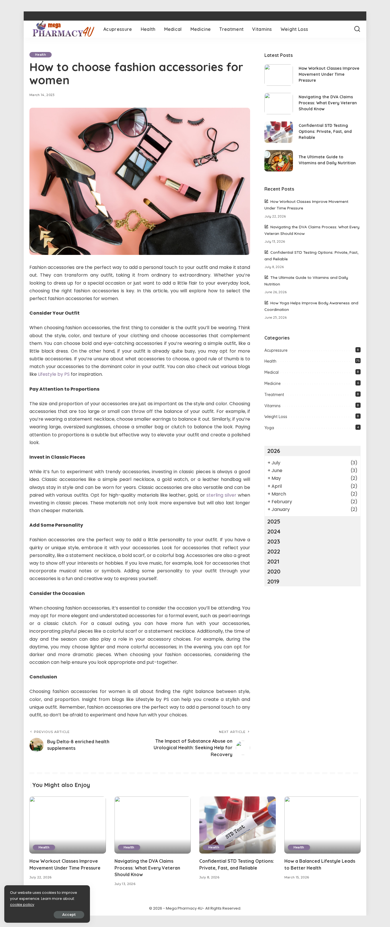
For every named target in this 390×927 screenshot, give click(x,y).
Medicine (272, 383)
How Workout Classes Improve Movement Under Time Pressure (329, 74)
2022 (273, 551)
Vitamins (272, 405)
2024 (273, 531)
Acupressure (276, 350)
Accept (69, 914)
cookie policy (22, 904)
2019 (273, 581)
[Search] (357, 29)
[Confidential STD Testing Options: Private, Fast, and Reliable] (278, 132)
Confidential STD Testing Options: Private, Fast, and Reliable (325, 131)
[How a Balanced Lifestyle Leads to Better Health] (322, 825)
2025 (273, 521)
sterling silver (221, 495)
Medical (271, 372)
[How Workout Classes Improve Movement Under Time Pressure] (278, 75)
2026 (273, 450)
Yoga (269, 427)
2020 (273, 571)
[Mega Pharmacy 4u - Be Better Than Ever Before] (62, 29)
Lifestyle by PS (54, 374)
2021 (273, 561)
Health (40, 55)
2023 (273, 541)
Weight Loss (275, 416)
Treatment (274, 394)
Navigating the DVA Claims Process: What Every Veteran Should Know (328, 102)
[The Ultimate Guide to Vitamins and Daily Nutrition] (278, 160)
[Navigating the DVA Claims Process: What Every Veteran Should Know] (278, 103)
